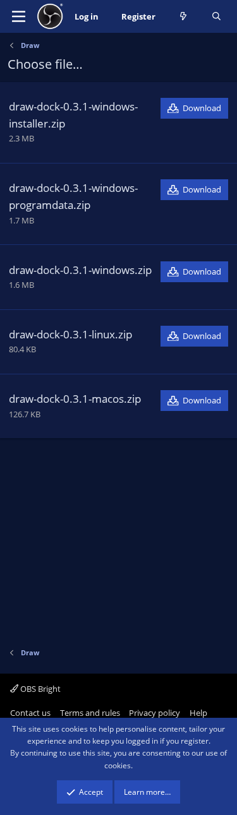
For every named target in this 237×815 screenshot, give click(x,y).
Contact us (30, 712)
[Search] (216, 16)
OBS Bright (39, 688)
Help (198, 712)
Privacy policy (154, 712)
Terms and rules (90, 712)
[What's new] (183, 16)
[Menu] (18, 16)
